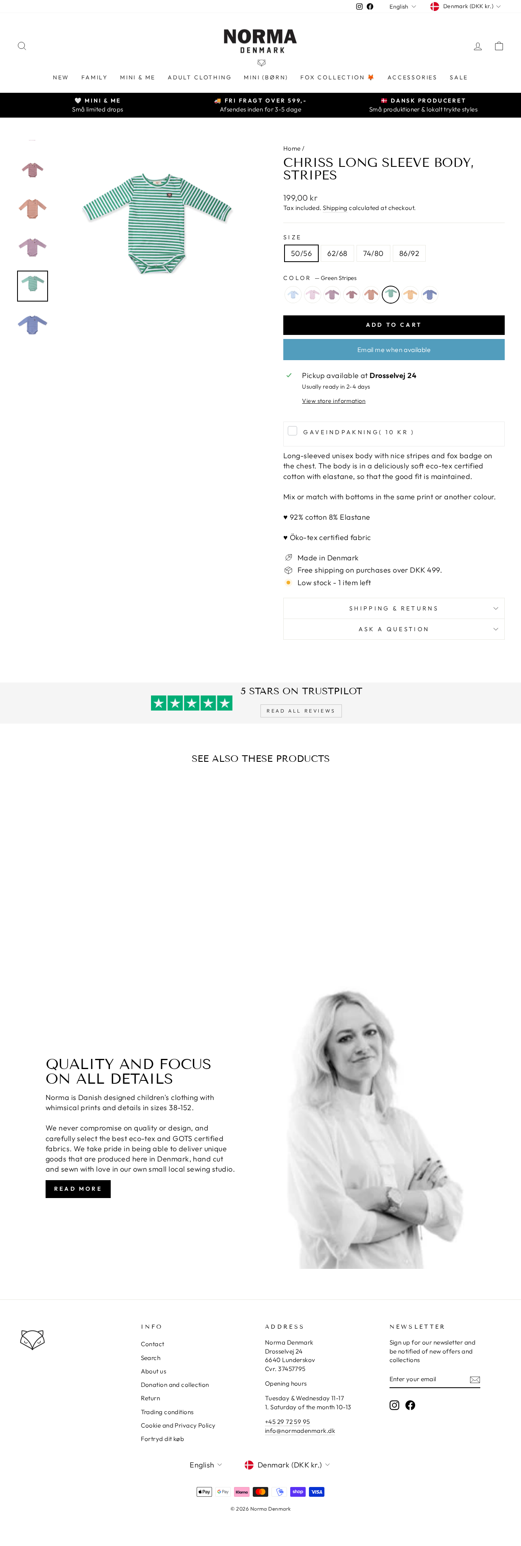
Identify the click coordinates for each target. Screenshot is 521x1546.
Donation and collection (175, 1385)
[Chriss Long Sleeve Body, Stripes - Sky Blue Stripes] (35, 938)
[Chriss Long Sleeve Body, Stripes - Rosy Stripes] (46, 938)
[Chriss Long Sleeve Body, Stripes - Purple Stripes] (57, 938)
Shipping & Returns (394, 608)
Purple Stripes (332, 294)
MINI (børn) (266, 77)
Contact (152, 1344)
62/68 (337, 253)
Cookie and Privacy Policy (178, 1425)
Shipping (335, 208)
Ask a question (394, 629)
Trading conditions (167, 1412)
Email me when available (394, 349)
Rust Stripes (371, 294)
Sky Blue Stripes (293, 294)
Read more (78, 1188)
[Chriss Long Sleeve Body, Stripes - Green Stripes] (90, 938)
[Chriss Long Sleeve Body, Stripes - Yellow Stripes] (101, 938)
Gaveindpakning (358, 432)
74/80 (373, 253)
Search (151, 1358)
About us (153, 1371)
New (61, 77)
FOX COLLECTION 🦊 (337, 77)
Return (150, 1398)
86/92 (409, 253)
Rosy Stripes (312, 294)
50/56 (301, 253)
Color (320, 278)
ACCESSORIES (412, 77)
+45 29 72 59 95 (287, 1422)
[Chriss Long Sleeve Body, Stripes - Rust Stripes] (79, 938)
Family (94, 77)
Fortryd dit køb (162, 1439)
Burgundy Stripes (352, 294)
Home (292, 148)
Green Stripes (391, 294)
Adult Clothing (200, 77)
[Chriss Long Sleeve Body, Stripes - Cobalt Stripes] (112, 938)
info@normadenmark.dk (300, 1430)
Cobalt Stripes (430, 294)
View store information (334, 401)
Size (292, 237)
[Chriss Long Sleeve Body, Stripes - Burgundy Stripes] (68, 938)
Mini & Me (137, 77)
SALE (459, 77)
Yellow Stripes (410, 294)
